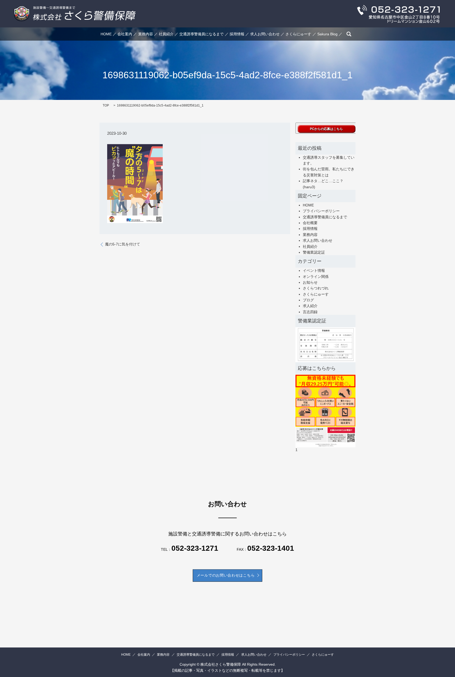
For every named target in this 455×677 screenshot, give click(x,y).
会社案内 (124, 34)
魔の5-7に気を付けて (122, 244)
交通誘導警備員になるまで (201, 34)
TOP (106, 105)
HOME (106, 34)
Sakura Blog (327, 34)
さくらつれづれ (316, 288)
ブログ (308, 300)
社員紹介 (166, 34)
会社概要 (310, 223)
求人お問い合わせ (265, 34)
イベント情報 (314, 270)
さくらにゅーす (298, 34)
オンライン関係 (316, 276)
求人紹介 (310, 306)
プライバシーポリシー (321, 211)
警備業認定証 (314, 252)
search (348, 34)
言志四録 (310, 312)
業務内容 (145, 34)
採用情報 (237, 34)
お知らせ (310, 282)
